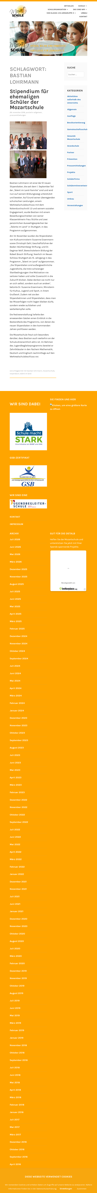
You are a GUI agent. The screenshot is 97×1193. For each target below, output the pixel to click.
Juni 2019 (15, 1008)
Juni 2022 (15, 837)
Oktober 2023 (17, 732)
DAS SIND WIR (79, 9)
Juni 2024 (15, 673)
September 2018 (19, 1060)
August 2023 (17, 747)
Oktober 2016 (17, 1149)
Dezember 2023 (18, 718)
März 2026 (16, 561)
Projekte (71, 172)
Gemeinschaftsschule (77, 129)
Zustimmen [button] (81, 1189)
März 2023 (16, 784)
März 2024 (16, 695)
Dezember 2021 (18, 881)
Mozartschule (48, 371)
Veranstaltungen (75, 205)
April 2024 (15, 688)
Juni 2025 (15, 599)
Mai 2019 (15, 1015)
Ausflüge (71, 116)
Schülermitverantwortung (79, 185)
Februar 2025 (17, 628)
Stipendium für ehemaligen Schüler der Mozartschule (29, 99)
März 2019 (15, 1023)
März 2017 (15, 1134)
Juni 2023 (15, 762)
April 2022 (15, 852)
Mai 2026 (15, 554)
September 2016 (19, 1156)
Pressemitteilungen (18, 115)
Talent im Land (25, 374)
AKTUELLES (69, 6)
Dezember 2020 (18, 918)
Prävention (72, 159)
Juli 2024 (15, 665)
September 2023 (19, 740)
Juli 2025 (15, 591)
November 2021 (18, 889)
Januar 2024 (17, 710)
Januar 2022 (17, 874)
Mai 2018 (15, 1082)
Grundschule (73, 146)
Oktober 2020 (17, 933)
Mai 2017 (15, 1127)
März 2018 (15, 1097)
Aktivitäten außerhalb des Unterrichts (74, 99)
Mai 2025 (15, 606)
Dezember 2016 (18, 1142)
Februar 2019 (17, 1030)
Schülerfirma (73, 179)
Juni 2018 (15, 1075)
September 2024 (19, 658)
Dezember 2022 (18, 799)
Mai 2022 (15, 844)
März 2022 (16, 859)
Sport (70, 192)
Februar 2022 (17, 866)
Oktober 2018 (17, 1052)
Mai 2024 (15, 680)
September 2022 (19, 822)
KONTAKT (83, 16)
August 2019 (16, 993)
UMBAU (84, 13)
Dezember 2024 (18, 636)
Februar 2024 (17, 703)
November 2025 (18, 576)
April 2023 (15, 777)
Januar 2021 (16, 911)
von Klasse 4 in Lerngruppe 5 (60, 13)
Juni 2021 (15, 904)
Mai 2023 (15, 770)
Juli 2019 (15, 1000)
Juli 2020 (15, 948)
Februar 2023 (17, 792)
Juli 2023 (15, 755)
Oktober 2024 (17, 651)
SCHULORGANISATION (57, 9)
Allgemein (38, 112)
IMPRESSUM (16, 524)
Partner (70, 152)
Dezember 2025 (18, 569)
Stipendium (14, 374)
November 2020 (18, 926)
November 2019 (18, 978)
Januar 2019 (16, 1037)
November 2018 (18, 1045)
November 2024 (18, 643)
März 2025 (16, 621)
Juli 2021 (15, 896)
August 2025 (17, 584)
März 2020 (16, 956)
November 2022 (18, 807)
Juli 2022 (15, 829)
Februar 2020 (17, 963)
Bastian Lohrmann (34, 371)
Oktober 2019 (17, 985)
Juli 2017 (14, 1119)
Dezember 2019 (18, 971)
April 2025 (15, 613)
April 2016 (15, 1164)
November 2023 (18, 725)
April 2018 (15, 1089)
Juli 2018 (15, 1067)
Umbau (70, 199)
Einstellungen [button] (66, 1189)
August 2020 (17, 941)
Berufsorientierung (76, 122)
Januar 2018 (16, 1112)
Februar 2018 (17, 1104)
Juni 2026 (15, 547)
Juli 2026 (15, 539)
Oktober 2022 (17, 814)
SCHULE (81, 6)
